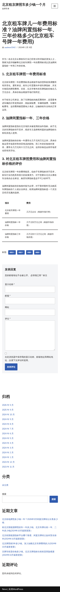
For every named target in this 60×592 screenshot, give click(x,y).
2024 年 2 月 (8, 452)
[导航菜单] (54, 6)
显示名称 (10, 284)
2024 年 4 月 (8, 443)
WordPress (18, 589)
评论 (7, 318)
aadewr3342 (10, 47)
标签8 (37, 252)
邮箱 (7, 296)
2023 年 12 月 (8, 462)
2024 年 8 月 (8, 424)
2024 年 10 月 (8, 414)
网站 (7, 307)
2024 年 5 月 (8, 438)
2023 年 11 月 (8, 467)
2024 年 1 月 (8, 457)
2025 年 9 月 (8, 410)
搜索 (4, 494)
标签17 (21, 252)
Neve (4, 589)
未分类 (5, 485)
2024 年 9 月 (8, 419)
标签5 (29, 252)
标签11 (12, 252)
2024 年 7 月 (8, 429)
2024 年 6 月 (8, 433)
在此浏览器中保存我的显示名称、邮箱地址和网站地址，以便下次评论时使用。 (29, 358)
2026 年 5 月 (8, 405)
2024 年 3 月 (8, 448)
